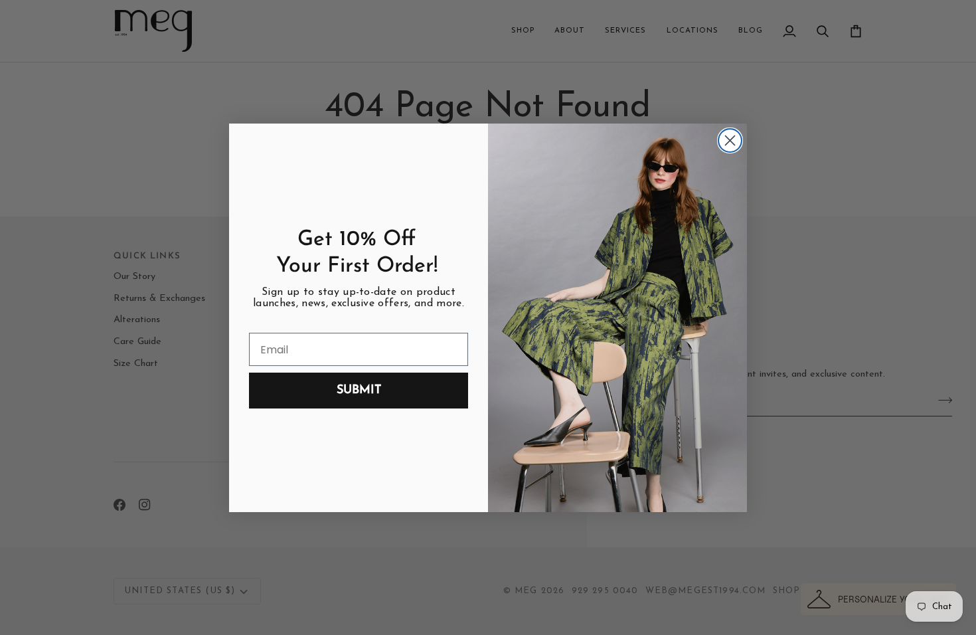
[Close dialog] (730, 140)
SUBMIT (359, 391)
